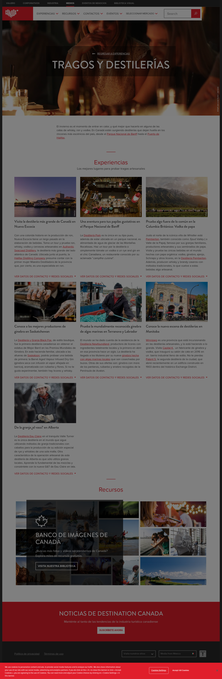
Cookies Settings (158, 670)
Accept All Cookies (180, 670)
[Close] (217, 670)
